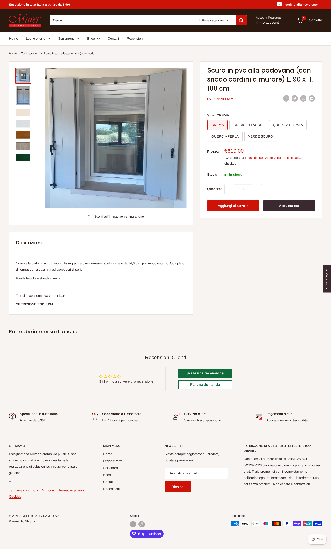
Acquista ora (289, 206)
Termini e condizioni (23, 490)
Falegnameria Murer (224, 98)
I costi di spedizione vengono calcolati (272, 158)
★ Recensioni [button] (327, 279)
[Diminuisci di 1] (229, 189)
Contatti (113, 38)
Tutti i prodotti (30, 53)
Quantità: (214, 189)
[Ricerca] (241, 20)
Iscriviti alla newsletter (301, 4)
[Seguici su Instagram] (141, 524)
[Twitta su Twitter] (303, 98)
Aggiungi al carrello (233, 206)
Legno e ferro (35, 38)
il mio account (267, 23)
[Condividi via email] (312, 98)
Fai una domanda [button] (205, 384)
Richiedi (178, 487)
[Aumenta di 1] (257, 189)
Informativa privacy (71, 490)
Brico (91, 38)
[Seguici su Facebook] (133, 524)
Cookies (15, 496)
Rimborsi (47, 490)
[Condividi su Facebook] (286, 98)
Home (13, 38)
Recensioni (135, 38)
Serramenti (66, 38)
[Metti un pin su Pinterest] (295, 98)
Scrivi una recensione (205, 373)
